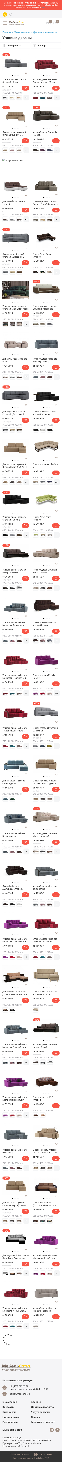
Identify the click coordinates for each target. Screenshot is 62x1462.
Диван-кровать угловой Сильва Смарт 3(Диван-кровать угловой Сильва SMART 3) (45, 782)
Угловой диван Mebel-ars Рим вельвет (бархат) (45, 940)
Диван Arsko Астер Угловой (42, 518)
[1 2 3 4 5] (46, 64)
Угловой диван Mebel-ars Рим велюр (14, 1151)
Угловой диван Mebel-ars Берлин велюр (14, 835)
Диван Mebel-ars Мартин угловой (14, 1362)
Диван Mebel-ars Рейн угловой (43, 1098)
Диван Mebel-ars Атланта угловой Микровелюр (14, 1415)
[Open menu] (5, 23)
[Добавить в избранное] (26, 73)
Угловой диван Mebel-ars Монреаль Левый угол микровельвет (45, 1256)
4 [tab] (17, 75)
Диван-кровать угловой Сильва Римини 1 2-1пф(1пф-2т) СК (14, 133)
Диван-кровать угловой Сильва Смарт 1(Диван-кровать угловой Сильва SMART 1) (14, 1204)
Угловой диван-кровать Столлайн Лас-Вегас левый (15, 307)
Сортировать (14, 45)
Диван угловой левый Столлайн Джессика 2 (13, 255)
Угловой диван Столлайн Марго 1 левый (45, 571)
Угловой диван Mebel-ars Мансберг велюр (45, 360)
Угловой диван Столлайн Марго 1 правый (45, 835)
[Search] (11, 14)
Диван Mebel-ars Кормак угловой (14, 202)
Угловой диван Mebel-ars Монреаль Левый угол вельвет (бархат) (14, 1309)
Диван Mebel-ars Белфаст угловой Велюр (45, 624)
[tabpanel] (15, 63)
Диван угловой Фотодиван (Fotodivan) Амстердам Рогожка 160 (15, 1256)
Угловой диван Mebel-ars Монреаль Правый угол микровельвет (14, 940)
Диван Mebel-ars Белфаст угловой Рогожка (45, 993)
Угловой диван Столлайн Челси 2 (45, 133)
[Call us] (5, 14)
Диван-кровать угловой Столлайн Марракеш (45, 307)
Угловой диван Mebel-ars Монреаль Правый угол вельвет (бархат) (14, 676)
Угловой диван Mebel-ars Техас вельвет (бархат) (14, 729)
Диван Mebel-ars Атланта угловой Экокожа (45, 413)
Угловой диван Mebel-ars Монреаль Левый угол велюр (14, 624)
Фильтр (41, 45)
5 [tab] (18, 75)
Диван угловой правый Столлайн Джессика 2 (13, 413)
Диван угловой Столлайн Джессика (45, 729)
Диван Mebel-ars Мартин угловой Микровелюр (45, 1415)
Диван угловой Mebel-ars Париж (45, 676)
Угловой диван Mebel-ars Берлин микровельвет (14, 1098)
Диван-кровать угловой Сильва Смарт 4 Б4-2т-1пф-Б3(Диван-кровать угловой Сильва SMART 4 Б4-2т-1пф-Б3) (15, 465)
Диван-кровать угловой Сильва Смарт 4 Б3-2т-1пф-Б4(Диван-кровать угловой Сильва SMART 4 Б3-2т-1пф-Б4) (46, 1151)
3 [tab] (15, 75)
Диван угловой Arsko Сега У (46, 465)
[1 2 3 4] (46, 1082)
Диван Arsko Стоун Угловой (42, 255)
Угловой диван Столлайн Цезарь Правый (14, 571)
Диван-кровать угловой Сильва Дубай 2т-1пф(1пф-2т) (14, 782)
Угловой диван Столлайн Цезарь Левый (45, 1045)
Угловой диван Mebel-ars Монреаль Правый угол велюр (14, 1045)
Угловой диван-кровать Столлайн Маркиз (14, 518)
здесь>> (45, 7)
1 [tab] (12, 75)
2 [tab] (14, 75)
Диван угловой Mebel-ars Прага (14, 360)
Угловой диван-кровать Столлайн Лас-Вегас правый (44, 1362)
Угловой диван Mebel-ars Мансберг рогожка (45, 1309)
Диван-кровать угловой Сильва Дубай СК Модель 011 (45, 202)
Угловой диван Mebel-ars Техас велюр (45, 887)
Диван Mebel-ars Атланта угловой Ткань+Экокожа (14, 993)
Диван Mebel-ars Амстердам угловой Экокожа (12, 887)
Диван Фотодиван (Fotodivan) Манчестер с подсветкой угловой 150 (45, 1204)
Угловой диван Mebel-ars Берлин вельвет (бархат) (45, 81)
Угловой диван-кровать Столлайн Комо (14, 81)
